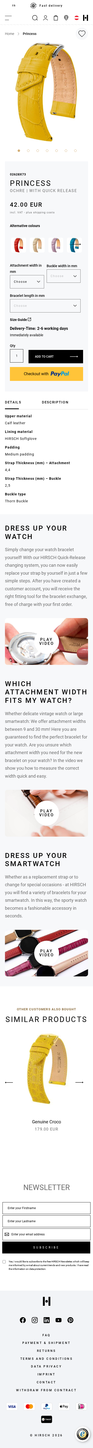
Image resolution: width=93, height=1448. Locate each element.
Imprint (46, 1374)
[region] (46, 5)
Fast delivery (51, 5)
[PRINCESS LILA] (55, 245)
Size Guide (19, 320)
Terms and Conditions (46, 1359)
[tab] (21, 402)
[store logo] (85, 18)
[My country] (77, 18)
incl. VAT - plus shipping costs (32, 212)
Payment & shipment (46, 1343)
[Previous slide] (13, 1082)
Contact (46, 1382)
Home (9, 34)
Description (55, 402)
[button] (18, 150)
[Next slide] (77, 244)
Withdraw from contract (46, 1390)
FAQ (46, 1335)
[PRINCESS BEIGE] (37, 245)
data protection (37, 1269)
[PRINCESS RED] (18, 245)
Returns (46, 1351)
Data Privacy (46, 1366)
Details (13, 402)
